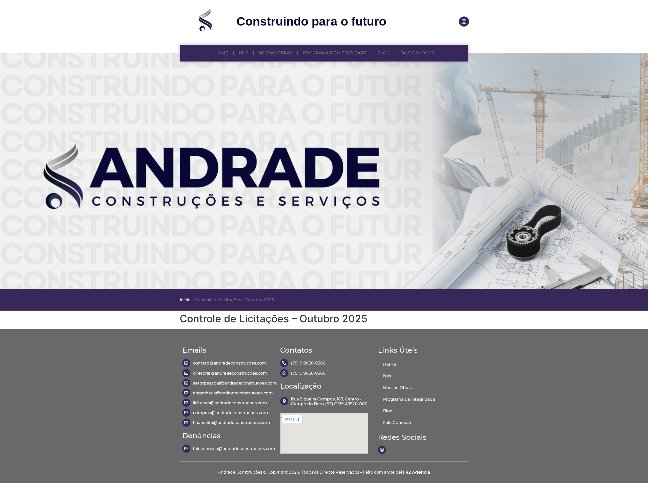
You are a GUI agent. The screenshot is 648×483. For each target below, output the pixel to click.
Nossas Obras (275, 53)
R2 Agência (418, 472)
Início (185, 299)
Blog (383, 53)
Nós (243, 53)
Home (221, 53)
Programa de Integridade (335, 53)
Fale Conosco (417, 53)
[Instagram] (464, 21)
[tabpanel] (324, 171)
